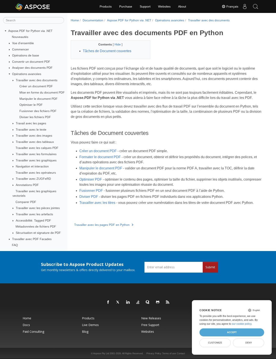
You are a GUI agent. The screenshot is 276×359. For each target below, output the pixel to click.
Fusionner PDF (91, 190)
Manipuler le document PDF (38, 98)
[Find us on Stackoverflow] (138, 302)
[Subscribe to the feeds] (168, 302)
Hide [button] (118, 44)
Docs (26, 325)
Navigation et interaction (32, 166)
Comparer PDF (26, 202)
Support (145, 6)
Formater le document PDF (100, 157)
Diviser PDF (88, 196)
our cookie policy (241, 323)
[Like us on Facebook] (108, 302)
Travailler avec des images (34, 135)
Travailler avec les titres (97, 202)
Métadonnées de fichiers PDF (36, 226)
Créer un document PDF (36, 86)
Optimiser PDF (90, 179)
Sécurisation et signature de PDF (38, 232)
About (182, 6)
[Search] (255, 6)
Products (106, 6)
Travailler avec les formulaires (36, 154)
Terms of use (169, 353)
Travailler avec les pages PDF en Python (102, 224)
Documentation (93, 20)
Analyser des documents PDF (32, 68)
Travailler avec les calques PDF (37, 148)
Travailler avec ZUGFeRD (33, 179)
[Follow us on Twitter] (118, 302)
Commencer (20, 49)
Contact (181, 353)
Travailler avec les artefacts (34, 214)
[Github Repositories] (158, 302)
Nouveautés (20, 37)
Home (75, 20)
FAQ (15, 245)
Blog (85, 331)
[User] (244, 6)
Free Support (150, 325)
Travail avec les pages (31, 123)
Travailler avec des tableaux (35, 142)
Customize (215, 342)
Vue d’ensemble (23, 43)
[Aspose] (33, 6)
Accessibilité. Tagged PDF (33, 220)
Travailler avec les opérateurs (36, 172)
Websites (164, 6)
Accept (232, 332)
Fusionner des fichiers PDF (37, 111)
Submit (210, 267)
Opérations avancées (26, 74)
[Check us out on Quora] (148, 302)
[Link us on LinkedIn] (128, 302)
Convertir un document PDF (31, 61)
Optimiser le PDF (31, 104)
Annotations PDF (27, 185)
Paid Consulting (33, 331)
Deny (248, 342)
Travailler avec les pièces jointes (38, 208)
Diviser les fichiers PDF (35, 117)
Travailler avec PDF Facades (32, 239)
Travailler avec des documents (36, 80)
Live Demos (90, 325)
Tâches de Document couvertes (107, 51)
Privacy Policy (153, 353)
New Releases (151, 318)
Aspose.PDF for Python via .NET (30, 31)
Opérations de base (25, 55)
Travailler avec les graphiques (36, 160)
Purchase (125, 6)
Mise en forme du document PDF (42, 92)
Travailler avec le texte (31, 129)
